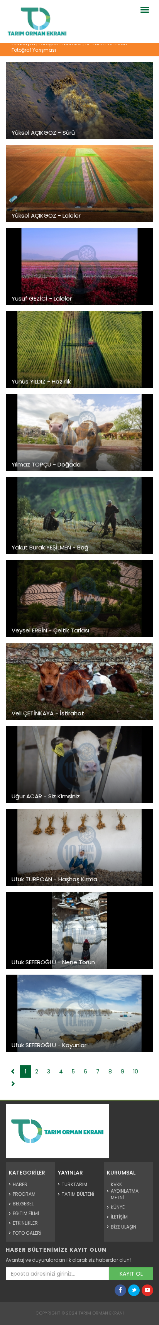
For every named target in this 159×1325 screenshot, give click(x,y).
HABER (20, 1184)
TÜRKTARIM (74, 1184)
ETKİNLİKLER (25, 1223)
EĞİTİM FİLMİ (26, 1213)
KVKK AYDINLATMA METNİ (125, 1191)
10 (135, 1071)
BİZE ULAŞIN (123, 1227)
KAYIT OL (131, 1274)
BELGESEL (23, 1203)
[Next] (12, 1084)
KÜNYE (118, 1207)
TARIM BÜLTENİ (78, 1194)
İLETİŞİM (119, 1216)
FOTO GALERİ (27, 1233)
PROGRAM (24, 1194)
